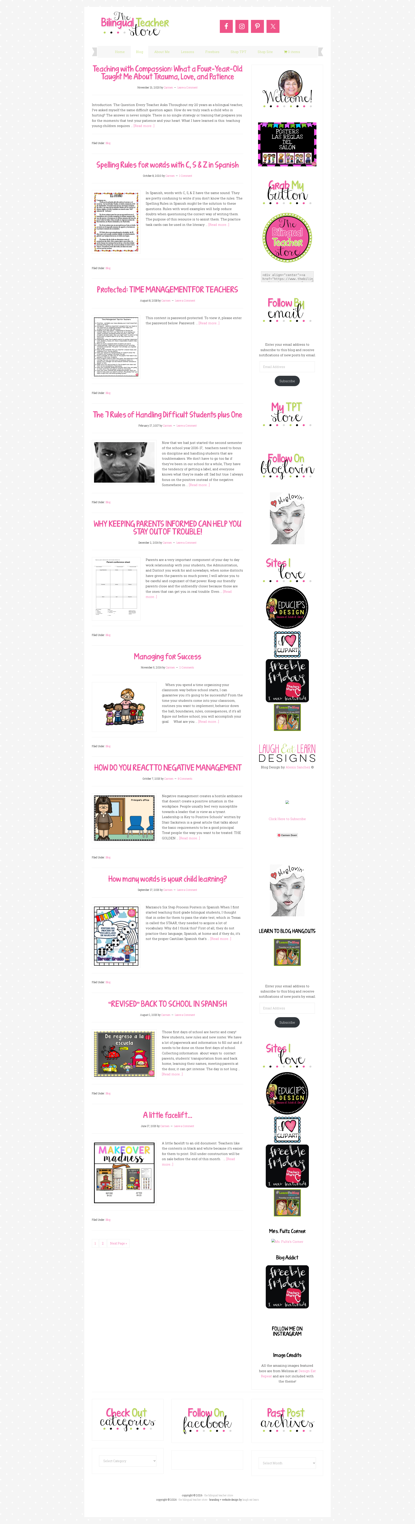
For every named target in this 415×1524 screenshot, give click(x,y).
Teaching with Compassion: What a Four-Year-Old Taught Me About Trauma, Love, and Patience (168, 72)
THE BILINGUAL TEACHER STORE (193, 1499)
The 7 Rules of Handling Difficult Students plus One (167, 414)
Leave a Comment (187, 87)
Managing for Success (167, 656)
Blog (108, 143)
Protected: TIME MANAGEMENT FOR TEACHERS (167, 289)
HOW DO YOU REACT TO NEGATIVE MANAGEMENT (167, 767)
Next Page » (118, 1243)
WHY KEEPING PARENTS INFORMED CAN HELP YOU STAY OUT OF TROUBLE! (167, 527)
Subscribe (287, 381)
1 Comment (185, 175)
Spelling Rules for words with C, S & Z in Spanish (167, 164)
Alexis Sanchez (298, 767)
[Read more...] (144, 126)
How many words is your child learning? (167, 878)
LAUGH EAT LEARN (251, 1499)
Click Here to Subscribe (287, 819)
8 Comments (185, 778)
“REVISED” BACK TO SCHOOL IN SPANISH (167, 1003)
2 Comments (186, 667)
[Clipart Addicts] (287, 656)
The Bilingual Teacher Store (135, 24)
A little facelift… (167, 1115)
